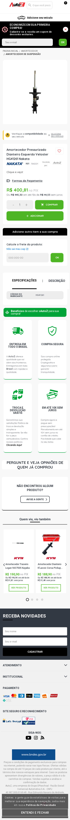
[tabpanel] (19, 561)
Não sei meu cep (16, 249)
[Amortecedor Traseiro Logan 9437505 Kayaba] (18, 543)
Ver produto (18, 588)
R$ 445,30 (17, 194)
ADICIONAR (37, 215)
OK (63, 42)
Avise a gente (35, 499)
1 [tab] (27, 599)
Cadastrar (35, 651)
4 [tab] (42, 600)
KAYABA (18, 559)
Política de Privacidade (41, 805)
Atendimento (12, 665)
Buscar (29, 5)
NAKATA (15, 163)
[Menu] (6, 5)
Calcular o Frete (28, 257)
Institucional (13, 676)
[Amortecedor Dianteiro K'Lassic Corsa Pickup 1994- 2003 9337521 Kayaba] (51, 543)
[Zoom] (35, 92)
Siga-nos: (35, 732)
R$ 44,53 (45, 194)
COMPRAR (52, 204)
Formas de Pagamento (27, 180)
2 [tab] (32, 600)
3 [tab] (37, 600)
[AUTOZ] (10, 51)
